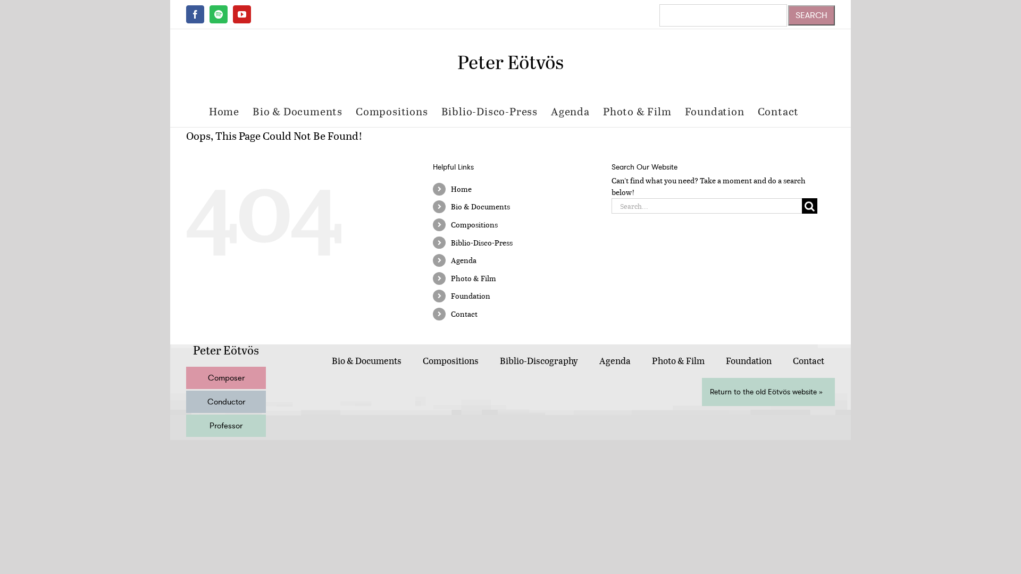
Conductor (226, 401)
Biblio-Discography (539, 360)
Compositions (474, 225)
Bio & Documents (480, 206)
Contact (464, 314)
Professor (226, 425)
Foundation (470, 296)
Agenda (463, 260)
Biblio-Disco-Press (482, 243)
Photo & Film (473, 278)
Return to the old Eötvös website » (766, 392)
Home (461, 189)
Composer (226, 378)
